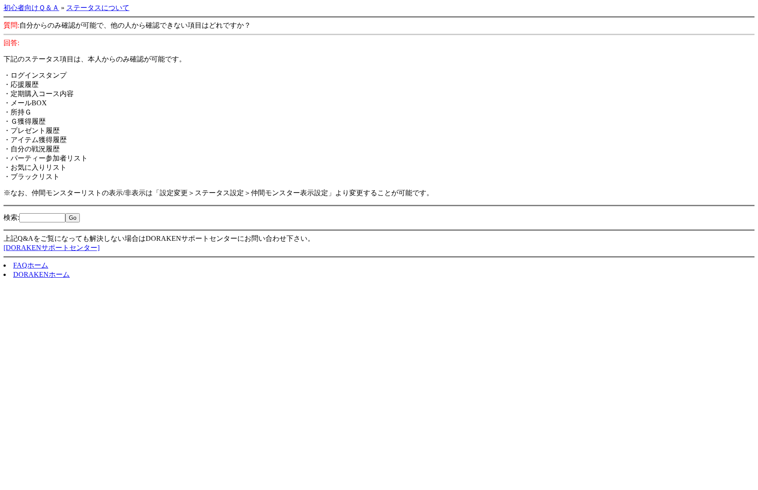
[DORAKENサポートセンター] (52, 247)
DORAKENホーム (41, 274)
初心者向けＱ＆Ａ (31, 7)
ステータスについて (97, 7)
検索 (11, 217)
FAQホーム (30, 265)
